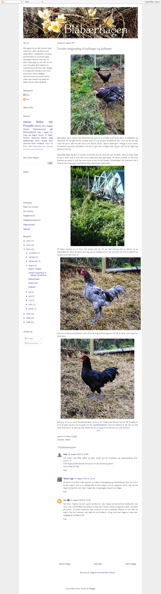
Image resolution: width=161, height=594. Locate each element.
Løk (51, 129)
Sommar (26, 144)
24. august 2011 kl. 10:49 (78, 454)
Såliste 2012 (28, 108)
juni (30, 296)
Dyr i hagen (47, 126)
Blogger (92, 589)
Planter (37, 126)
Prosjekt (28, 125)
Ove (65, 500)
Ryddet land (33, 283)
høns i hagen (43, 132)
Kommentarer (32, 343)
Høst (51, 141)
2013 (28, 241)
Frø (51, 144)
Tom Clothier (28, 211)
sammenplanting (37, 149)
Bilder (40, 122)
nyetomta (35, 138)
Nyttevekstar (29, 132)
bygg (51, 138)
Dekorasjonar (39, 129)
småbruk (40, 144)
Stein (65, 454)
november (33, 253)
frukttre (26, 138)
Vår (51, 122)
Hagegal (26, 229)
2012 (28, 245)
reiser (33, 144)
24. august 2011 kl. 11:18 (84, 479)
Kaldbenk (32, 287)
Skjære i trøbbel (34, 269)
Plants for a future (30, 207)
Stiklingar (50, 146)
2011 (28, 249)
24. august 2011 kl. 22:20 (80, 500)
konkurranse (37, 146)
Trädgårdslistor (29, 216)
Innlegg (29, 339)
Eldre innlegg (131, 564)
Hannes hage (68, 479)
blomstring (27, 149)
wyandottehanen (100, 425)
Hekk (30, 146)
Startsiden (98, 564)
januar (31, 309)
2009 (28, 318)
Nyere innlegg (64, 564)
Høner (67, 440)
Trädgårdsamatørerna (31, 220)
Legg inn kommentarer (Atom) (102, 573)
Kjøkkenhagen (34, 279)
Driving (44, 141)
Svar (65, 470)
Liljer (44, 146)
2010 (28, 314)
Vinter (26, 129)
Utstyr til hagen (45, 135)
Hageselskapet (29, 225)
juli (30, 292)
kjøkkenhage (28, 141)
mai (30, 301)
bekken (44, 138)
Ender (47, 144)
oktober (32, 257)
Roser (25, 146)
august (32, 266)
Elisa (27, 95)
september (33, 261)
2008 (28, 322)
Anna (37, 141)
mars (31, 305)
